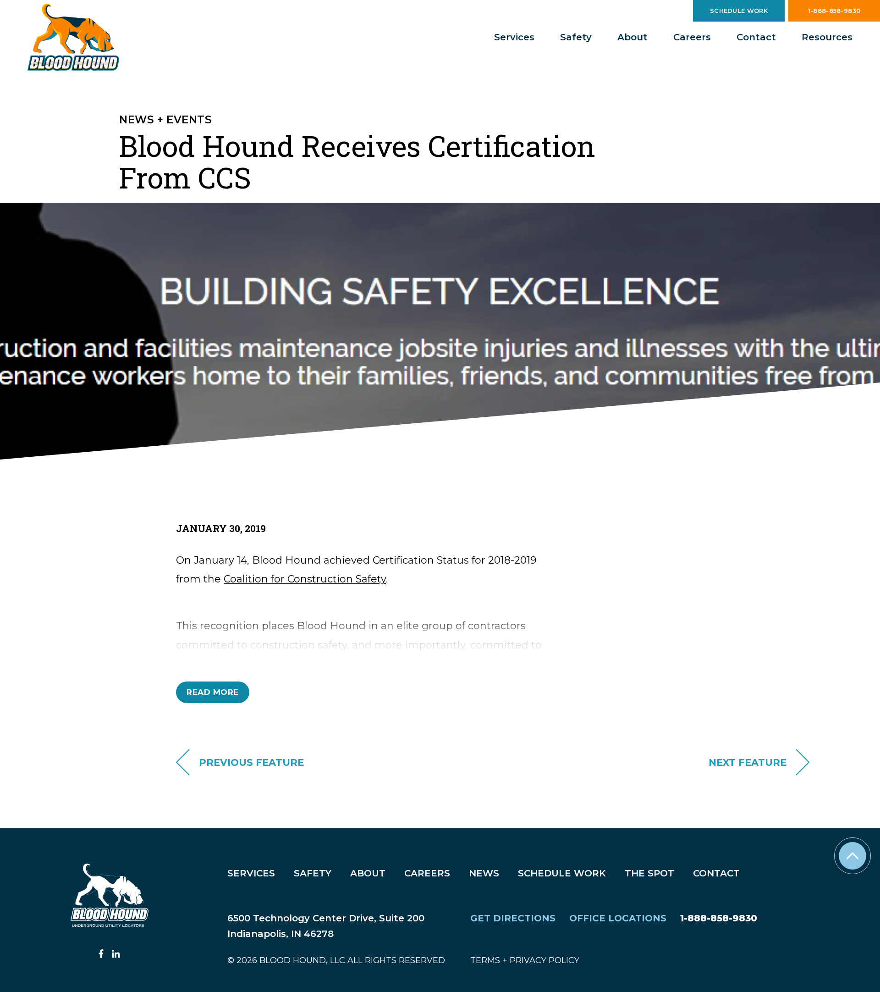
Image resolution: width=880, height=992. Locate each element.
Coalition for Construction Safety (305, 579)
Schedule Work (739, 10)
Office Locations (617, 918)
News (484, 873)
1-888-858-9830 (834, 10)
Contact (756, 37)
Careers (692, 37)
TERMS (485, 960)
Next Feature (747, 762)
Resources (827, 37)
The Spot (649, 873)
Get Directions (513, 918)
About (632, 37)
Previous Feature (251, 762)
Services (514, 37)
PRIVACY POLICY (544, 960)
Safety (576, 37)
